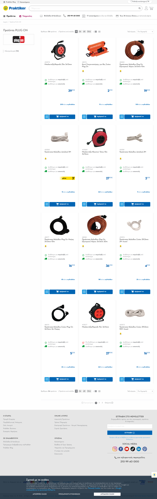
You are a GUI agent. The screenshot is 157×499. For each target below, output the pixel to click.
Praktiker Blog (11, 2)
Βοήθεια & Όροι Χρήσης (63, 445)
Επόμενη (108, 403)
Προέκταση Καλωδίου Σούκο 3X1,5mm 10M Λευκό (134, 328)
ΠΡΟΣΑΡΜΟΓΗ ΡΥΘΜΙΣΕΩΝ (69, 494)
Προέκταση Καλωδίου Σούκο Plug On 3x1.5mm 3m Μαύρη (59, 328)
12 (76, 31)
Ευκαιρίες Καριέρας (10, 431)
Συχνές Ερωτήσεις (60, 428)
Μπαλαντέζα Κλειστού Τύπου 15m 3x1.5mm (94, 153)
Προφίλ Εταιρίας (9, 419)
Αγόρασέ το (64, 116)
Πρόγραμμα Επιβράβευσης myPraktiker (17, 445)
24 (80, 31)
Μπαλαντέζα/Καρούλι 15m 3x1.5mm (95, 327)
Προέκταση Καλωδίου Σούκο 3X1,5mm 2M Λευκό (134, 241)
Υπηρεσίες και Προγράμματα (64, 448)
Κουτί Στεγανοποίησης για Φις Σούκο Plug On (96, 65)
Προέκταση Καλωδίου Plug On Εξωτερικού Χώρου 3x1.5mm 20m (95, 241)
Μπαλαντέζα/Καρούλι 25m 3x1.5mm (58, 64)
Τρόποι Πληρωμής (60, 422)
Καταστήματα (59, 442)
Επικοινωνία (58, 454)
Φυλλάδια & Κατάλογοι (11, 442)
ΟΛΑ (89, 31)
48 (84, 31)
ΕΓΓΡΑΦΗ (129, 433)
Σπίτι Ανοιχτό (8, 425)
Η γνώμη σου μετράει (62, 451)
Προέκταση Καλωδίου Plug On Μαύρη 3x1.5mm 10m (59, 241)
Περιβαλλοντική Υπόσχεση (12, 422)
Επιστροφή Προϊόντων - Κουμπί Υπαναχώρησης (70, 425)
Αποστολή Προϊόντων (62, 419)
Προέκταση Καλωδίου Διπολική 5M (58, 152)
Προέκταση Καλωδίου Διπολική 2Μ (133, 152)
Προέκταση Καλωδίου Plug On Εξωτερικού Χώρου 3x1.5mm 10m (132, 65)
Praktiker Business (9, 428)
